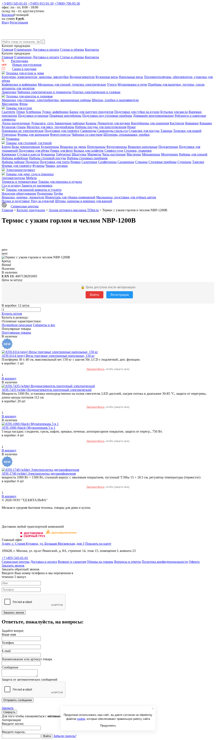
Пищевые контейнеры (65, 115)
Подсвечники (168, 147)
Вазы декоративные (26, 147)
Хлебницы (33, 112)
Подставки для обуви (34, 150)
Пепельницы (96, 147)
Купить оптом (12, 313)
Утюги (112, 84)
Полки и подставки (16, 201)
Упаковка (12, 139)
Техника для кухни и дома (25, 73)
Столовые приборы (162, 162)
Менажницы (151, 154)
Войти (94, 294)
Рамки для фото (61, 150)
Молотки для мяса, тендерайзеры (50, 127)
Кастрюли (177, 123)
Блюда (6, 147)
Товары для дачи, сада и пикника (30, 174)
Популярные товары (16, 332)
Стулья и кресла (28, 154)
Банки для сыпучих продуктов (91, 112)
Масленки (134, 154)
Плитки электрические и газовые (96, 92)
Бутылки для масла (174, 112)
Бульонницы (50, 147)
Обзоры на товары (100, 561)
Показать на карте (98, 543)
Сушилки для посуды (144, 131)
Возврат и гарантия (72, 561)
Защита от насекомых (37, 185)
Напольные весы (131, 77)
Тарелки (198, 162)
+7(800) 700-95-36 (67, 3)
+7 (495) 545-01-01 (15, 558)
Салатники (89, 162)
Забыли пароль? (64, 736)
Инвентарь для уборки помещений (70, 197)
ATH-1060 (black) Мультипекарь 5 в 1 (28, 427)
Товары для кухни (19, 108)
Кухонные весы (107, 77)
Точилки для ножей (187, 131)
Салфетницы (107, 162)
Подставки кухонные (33, 115)
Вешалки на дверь (73, 147)
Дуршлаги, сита (42, 123)
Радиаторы (45, 193)
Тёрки (20, 112)
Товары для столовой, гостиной (29, 143)
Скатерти (8, 112)
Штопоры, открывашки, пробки (126, 134)
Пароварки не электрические (23, 131)
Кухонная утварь (14, 127)
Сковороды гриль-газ (112, 131)
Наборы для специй (193, 154)
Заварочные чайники (69, 123)
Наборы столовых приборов (87, 158)
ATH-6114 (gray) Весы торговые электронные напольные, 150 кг (48, 355)
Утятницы (9, 134)
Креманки (9, 154)
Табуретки (63, 154)
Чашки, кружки (56, 165)
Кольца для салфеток (89, 150)
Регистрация (19, 22)
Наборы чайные (13, 162)
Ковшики (192, 123)
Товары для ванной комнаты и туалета (33, 189)
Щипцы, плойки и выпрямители (115, 100)
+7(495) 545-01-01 (14, 3)
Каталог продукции (31, 210)
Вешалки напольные (143, 147)
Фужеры (38, 165)
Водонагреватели (82, 77)
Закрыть (8, 708)
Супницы (184, 162)
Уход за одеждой (42, 201)
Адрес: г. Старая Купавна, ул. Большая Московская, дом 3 (43, 543)
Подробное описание (17, 325)
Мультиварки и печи (132, 84)
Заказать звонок (13, 565)
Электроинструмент (20, 170)
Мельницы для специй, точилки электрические (72, 84)
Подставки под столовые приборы (107, 115)
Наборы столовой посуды (47, 158)
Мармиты (94, 154)
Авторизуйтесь (95, 369)
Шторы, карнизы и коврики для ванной (83, 201)
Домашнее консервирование (153, 115)
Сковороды (88, 131)
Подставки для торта (55, 162)
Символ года (113, 150)
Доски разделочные (16, 123)
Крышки (206, 123)
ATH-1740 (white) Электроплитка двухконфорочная (39, 473)
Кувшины (48, 154)
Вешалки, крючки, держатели (23, 197)
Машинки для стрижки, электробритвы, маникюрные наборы (46, 100)
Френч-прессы (60, 134)
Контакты (92, 49)
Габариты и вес (44, 325)
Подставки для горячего (62, 131)
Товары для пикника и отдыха (60, 181)
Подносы (32, 162)
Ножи (131, 127)
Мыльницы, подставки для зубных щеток (126, 197)
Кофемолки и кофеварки (19, 84)
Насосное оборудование (19, 193)
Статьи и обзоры (72, 49)
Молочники (169, 154)
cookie (81, 719)
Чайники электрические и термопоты (44, 92)
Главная (7, 49)
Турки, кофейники (55, 112)
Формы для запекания (33, 134)
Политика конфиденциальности (165, 561)
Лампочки (9, 92)
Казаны (91, 123)
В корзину (9, 378)
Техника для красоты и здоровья (29, 96)
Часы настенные (114, 154)
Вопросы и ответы (127, 561)
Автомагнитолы (13, 178)
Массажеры (10, 104)
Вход (5, 22)
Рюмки (75, 162)
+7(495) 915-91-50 (41, 3)
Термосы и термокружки (19, 181)
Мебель (31, 178)
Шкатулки (79, 154)
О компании (23, 49)
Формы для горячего (16, 165)
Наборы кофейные (15, 158)
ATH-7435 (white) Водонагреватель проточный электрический (47, 390)
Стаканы (141, 162)
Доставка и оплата (45, 49)
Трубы (58, 193)
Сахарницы (125, 162)
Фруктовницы (116, 147)
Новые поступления (26, 64)
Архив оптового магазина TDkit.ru (74, 210)
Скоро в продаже (24, 69)
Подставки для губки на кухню (136, 112)
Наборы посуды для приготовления (100, 127)
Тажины (166, 131)
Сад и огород (11, 185)
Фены (23, 104)
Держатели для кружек (113, 123)
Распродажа (19, 61)
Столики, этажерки (138, 150)
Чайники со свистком (87, 134)
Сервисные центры (25, 206)
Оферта (194, 561)
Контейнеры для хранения (150, 123)
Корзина (8, 15)
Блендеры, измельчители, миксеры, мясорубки (35, 77)
